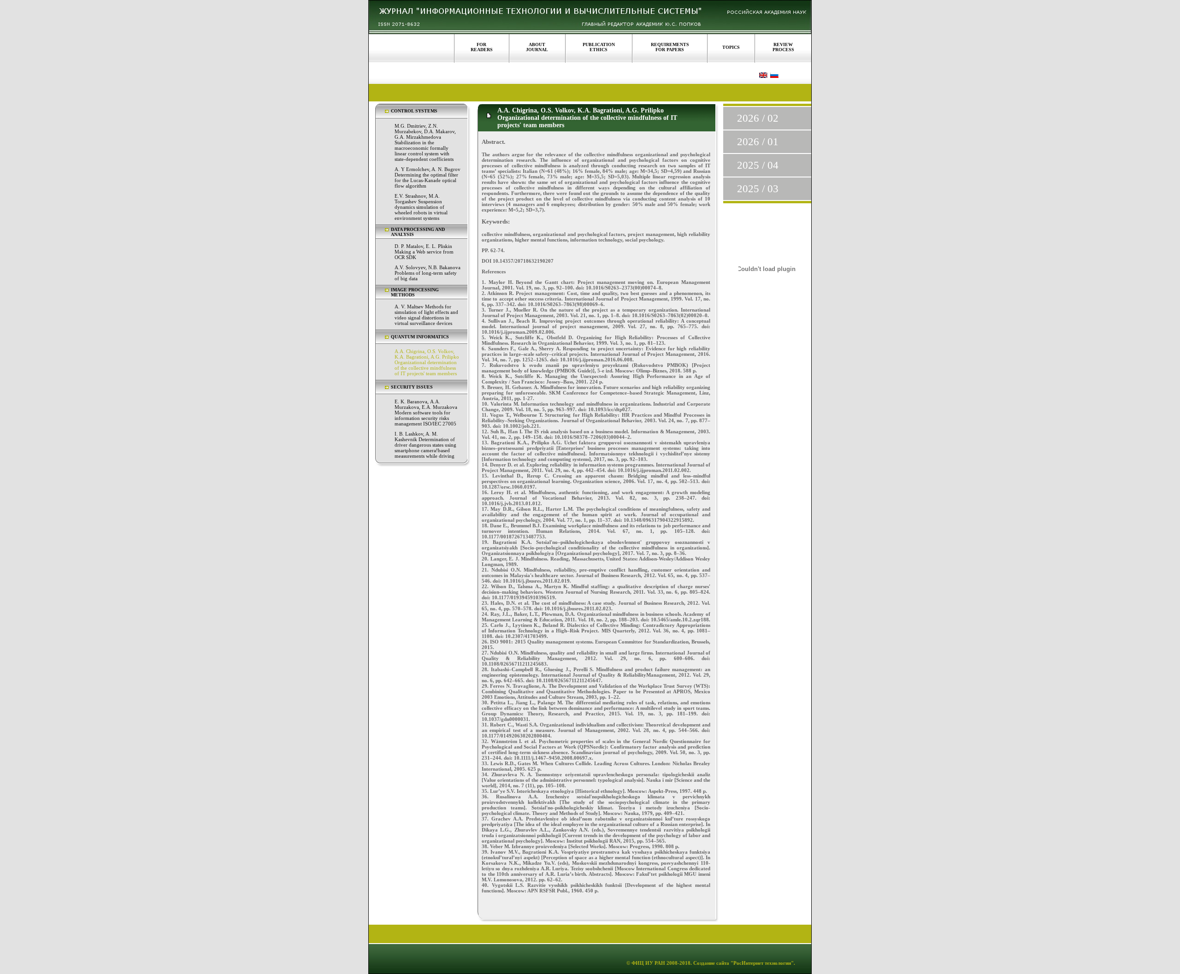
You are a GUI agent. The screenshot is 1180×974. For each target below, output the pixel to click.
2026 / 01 (758, 142)
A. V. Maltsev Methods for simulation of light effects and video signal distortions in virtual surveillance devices (426, 315)
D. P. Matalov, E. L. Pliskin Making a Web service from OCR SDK (424, 251)
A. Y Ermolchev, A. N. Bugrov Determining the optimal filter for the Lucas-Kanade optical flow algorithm (427, 177)
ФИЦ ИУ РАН (648, 963)
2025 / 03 (758, 189)
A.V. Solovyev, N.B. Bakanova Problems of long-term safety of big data (427, 273)
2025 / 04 (758, 165)
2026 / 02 (758, 118)
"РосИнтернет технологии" (761, 963)
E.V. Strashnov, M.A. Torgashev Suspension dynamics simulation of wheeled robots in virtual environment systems (421, 207)
